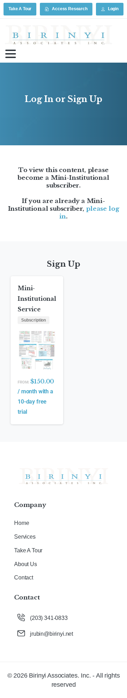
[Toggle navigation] (11, 54)
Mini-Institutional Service (37, 299)
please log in (89, 212)
